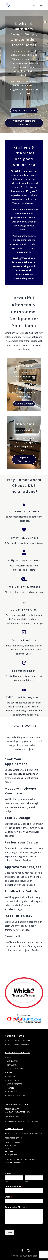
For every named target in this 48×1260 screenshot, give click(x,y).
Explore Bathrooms (24, 459)
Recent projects (14, 1084)
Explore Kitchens (24, 403)
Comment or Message (16, 1207)
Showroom (12, 1091)
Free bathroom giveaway (18, 1041)
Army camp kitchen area (18, 1044)
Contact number (14, 1186)
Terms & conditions (16, 1095)
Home (9, 1072)
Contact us (12, 1065)
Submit (9, 1232)
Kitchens (11, 1076)
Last (26, 1182)
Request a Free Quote (24, 110)
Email (8, 1197)
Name (9, 1173)
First (6, 1182)
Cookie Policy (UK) (15, 1069)
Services (10, 1088)
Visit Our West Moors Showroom (24, 122)
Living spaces (13, 1080)
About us (11, 1057)
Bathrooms (12, 1061)
